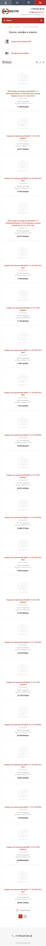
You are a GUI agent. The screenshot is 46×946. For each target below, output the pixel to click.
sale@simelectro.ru (36, 12)
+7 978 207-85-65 (37, 9)
